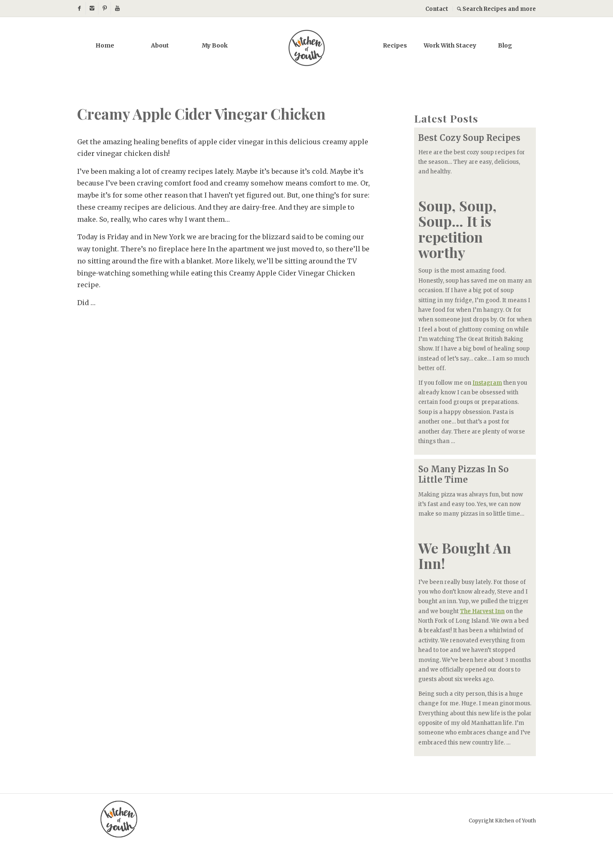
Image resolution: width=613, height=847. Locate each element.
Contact (436, 9)
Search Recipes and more (498, 9)
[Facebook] (79, 8)
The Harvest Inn (482, 611)
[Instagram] (92, 8)
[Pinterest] (104, 8)
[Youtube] (117, 8)
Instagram (487, 382)
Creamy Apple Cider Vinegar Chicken (201, 113)
